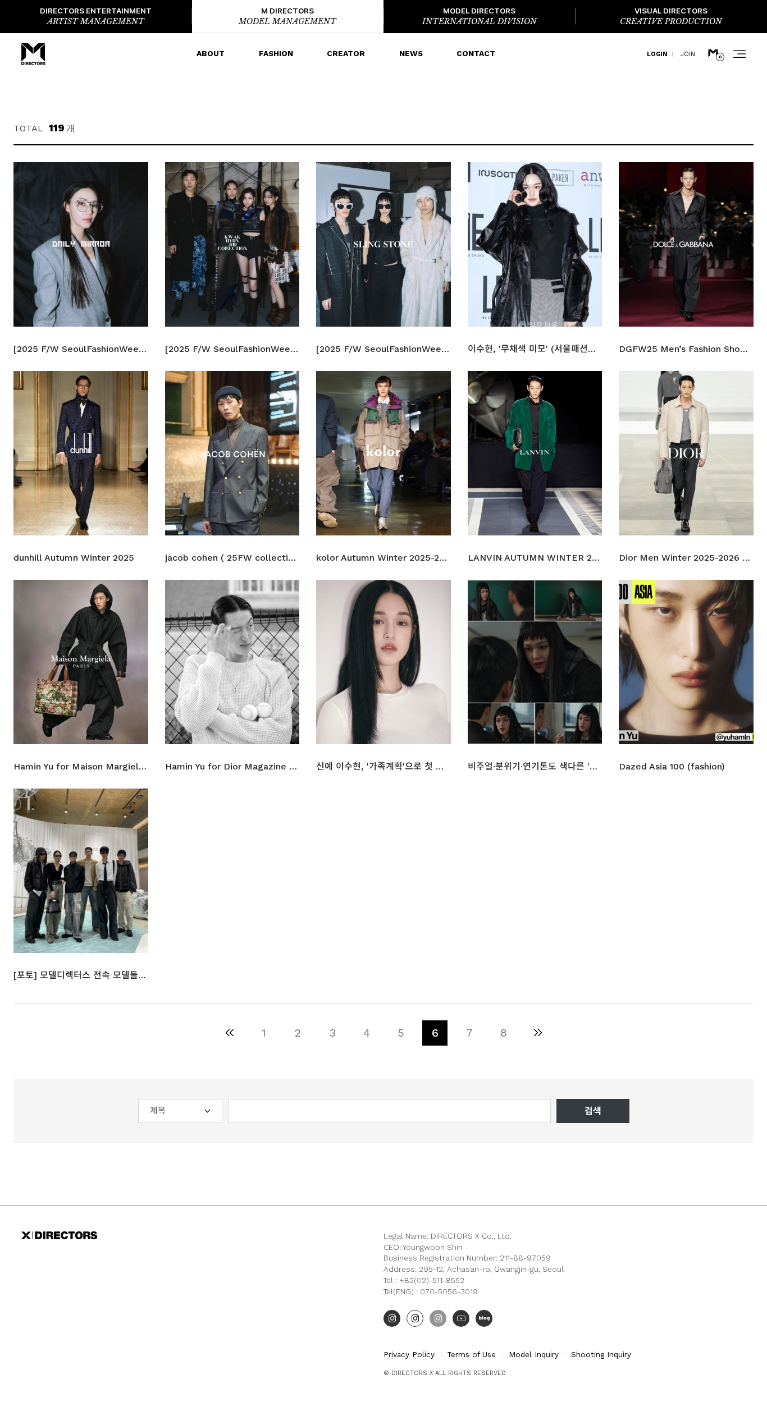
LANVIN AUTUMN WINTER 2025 (535, 557)
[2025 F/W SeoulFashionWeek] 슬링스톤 (383, 348)
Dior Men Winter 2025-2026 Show (686, 557)
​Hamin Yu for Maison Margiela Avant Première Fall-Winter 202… (80, 766)
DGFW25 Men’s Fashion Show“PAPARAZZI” (686, 348)
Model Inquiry (534, 1354)
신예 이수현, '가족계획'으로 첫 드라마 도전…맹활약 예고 (383, 766)
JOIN (688, 54)
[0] (713, 54)
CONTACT (475, 53)
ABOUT (211, 53)
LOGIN (657, 54)
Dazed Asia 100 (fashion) (672, 766)
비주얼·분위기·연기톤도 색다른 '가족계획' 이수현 (535, 766)
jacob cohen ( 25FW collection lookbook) (232, 557)
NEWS (411, 53)
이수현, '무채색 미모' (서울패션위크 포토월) (535, 348)
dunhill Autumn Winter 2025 (73, 557)
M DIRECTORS (287, 16)
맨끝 (537, 1033)
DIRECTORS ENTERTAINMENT (96, 16)
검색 (593, 1111)
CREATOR (346, 53)
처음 (229, 1033)
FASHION (276, 53)
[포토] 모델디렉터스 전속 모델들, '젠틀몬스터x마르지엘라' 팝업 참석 (80, 975)
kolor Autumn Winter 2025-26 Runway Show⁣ (383, 557)
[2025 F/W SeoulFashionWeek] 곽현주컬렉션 (232, 348)
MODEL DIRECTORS (479, 16)
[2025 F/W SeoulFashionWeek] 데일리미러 (80, 348)
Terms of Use (471, 1354)
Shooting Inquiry (601, 1354)
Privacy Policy (409, 1354)
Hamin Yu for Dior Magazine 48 (232, 766)
